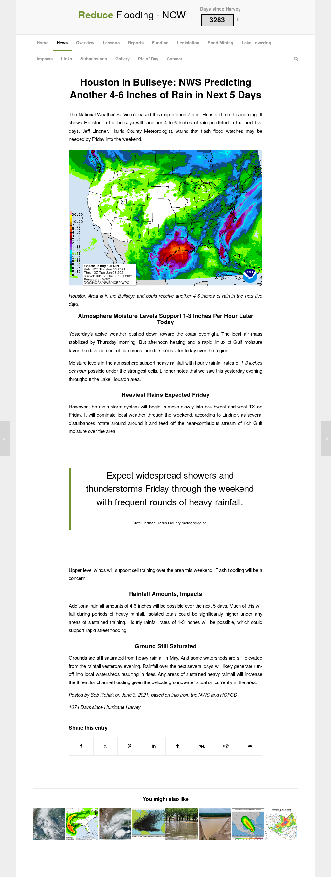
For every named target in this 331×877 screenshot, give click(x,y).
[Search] (294, 59)
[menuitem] (43, 43)
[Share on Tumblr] (178, 746)
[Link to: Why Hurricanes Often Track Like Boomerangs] (148, 824)
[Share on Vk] (202, 746)
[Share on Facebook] (81, 746)
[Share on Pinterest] (130, 746)
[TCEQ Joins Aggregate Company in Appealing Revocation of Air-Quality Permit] (326, 438)
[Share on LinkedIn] (154, 746)
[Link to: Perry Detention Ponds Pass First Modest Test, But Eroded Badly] (215, 824)
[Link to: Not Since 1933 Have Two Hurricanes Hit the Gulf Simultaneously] (248, 824)
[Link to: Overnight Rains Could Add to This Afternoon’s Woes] (182, 824)
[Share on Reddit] (226, 746)
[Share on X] (106, 746)
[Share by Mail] (250, 746)
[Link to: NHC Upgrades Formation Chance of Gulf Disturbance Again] (49, 824)
